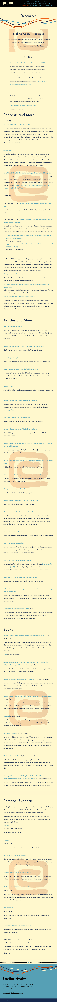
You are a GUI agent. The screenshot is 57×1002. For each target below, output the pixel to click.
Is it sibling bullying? (10, 358)
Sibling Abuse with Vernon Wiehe (14, 274)
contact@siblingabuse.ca (13, 993)
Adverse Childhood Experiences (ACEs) (16, 608)
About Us (28, 1)
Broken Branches (36, 5)
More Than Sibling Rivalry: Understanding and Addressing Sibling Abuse (27, 173)
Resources (25, 5)
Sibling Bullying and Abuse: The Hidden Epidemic (20, 400)
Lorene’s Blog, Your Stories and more (35, 3)
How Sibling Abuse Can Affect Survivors (16, 417)
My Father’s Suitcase (10, 733)
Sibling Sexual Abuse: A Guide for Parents (17, 489)
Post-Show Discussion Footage (19, 296)
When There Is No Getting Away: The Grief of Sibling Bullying (24, 475)
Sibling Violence (8, 386)
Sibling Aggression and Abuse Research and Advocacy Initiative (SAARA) (27, 62)
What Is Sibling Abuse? (40, 1)
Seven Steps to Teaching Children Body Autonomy (20, 577)
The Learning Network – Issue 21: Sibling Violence (21, 92)
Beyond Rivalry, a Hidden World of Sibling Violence (20, 369)
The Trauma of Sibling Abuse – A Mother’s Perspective (21, 512)
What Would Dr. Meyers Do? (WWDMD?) (17, 125)
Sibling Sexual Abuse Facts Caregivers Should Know (20, 500)
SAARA (18, 618)
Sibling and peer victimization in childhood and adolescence (23, 346)
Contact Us (48, 5)
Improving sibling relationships (13, 543)
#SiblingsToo (7, 150)
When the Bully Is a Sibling (12, 326)
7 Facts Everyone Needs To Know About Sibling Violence (23, 105)
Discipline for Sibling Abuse (12, 532)
